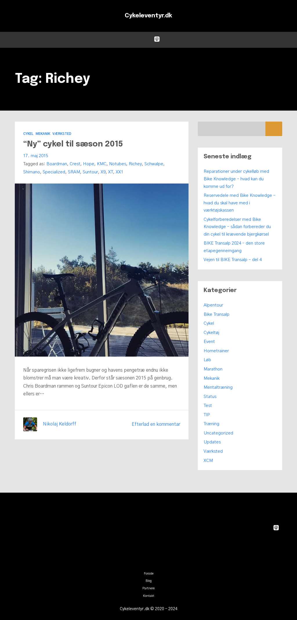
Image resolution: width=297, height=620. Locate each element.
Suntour (90, 172)
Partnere (148, 588)
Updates (212, 442)
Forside (148, 573)
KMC (101, 164)
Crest (75, 164)
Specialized (54, 172)
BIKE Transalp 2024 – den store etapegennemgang (234, 247)
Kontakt (148, 596)
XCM (208, 460)
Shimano (31, 172)
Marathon (213, 369)
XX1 (119, 172)
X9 (103, 172)
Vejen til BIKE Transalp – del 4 (233, 260)
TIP (207, 415)
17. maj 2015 (35, 156)
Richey (135, 164)
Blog (149, 580)
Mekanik (43, 133)
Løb (207, 360)
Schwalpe (153, 164)
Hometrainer (216, 351)
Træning (211, 424)
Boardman (56, 164)
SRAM (74, 172)
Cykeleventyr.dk (148, 16)
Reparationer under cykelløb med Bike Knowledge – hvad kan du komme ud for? (236, 178)
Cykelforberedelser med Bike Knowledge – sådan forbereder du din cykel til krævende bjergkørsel (237, 226)
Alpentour (213, 305)
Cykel (28, 133)
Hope (88, 164)
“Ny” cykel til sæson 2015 (73, 144)
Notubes (117, 164)
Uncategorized (218, 433)
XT (110, 172)
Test (208, 405)
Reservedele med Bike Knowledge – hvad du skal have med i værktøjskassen (240, 202)
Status (210, 397)
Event (209, 342)
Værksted (61, 133)
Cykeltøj (211, 333)
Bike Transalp (216, 314)
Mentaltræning (218, 387)
